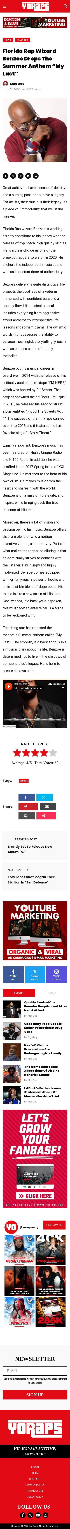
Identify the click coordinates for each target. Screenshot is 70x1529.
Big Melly (32, 1037)
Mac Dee (32, 1015)
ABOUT (35, 1467)
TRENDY (51, 993)
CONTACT (35, 1479)
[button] (19, 1250)
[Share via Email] (28, 176)
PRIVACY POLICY (35, 1485)
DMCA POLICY (35, 1496)
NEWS (8, 40)
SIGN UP (35, 1394)
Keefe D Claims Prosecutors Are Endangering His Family (43, 1049)
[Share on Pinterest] (21, 176)
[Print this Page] (36, 176)
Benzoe (23, 781)
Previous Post (26, 839)
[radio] (17, 753)
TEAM (35, 1473)
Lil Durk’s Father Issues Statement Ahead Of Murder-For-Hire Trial (42, 1092)
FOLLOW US (54, 1225)
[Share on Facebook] (5, 176)
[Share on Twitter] (13, 176)
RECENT (19, 993)
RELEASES (22, 40)
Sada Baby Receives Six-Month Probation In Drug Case (43, 1028)
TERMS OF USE (35, 1490)
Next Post (15, 870)
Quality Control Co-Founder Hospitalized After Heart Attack (45, 1006)
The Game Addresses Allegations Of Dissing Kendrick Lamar (42, 1071)
